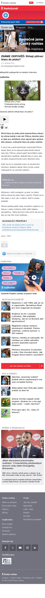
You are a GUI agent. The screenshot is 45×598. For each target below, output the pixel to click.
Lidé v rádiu (28, 509)
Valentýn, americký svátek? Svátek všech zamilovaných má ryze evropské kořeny (27, 379)
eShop (5, 513)
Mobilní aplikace (9, 534)
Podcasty (6, 531)
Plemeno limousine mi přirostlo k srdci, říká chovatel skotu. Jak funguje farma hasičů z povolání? (28, 352)
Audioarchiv (7, 527)
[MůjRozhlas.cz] (4, 77)
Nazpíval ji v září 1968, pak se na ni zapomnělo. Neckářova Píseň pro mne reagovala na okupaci (27, 305)
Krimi (5, 273)
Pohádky (17, 273)
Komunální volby (9, 506)
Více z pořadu (9, 374)
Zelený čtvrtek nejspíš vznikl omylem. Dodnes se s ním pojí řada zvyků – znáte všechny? (26, 401)
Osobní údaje (15, 578)
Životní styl (7, 27)
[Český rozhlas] (8, 2)
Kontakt (26, 516)
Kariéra (26, 513)
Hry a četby (8, 268)
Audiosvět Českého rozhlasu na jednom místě (19, 293)
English (39, 578)
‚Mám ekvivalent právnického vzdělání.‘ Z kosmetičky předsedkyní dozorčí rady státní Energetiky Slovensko (22, 464)
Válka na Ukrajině (9, 502)
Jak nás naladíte (30, 502)
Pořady (6, 278)
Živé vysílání (8, 283)
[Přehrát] (4, 119)
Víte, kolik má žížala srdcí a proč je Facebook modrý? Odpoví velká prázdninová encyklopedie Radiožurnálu (20, 227)
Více (31, 27)
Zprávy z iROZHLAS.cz (13, 428)
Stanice (5, 509)
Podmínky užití (28, 578)
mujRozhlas (6, 261)
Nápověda (27, 506)
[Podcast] (2, 127)
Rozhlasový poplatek (32, 519)
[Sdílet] (6, 127)
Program (21, 27)
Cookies (5, 578)
